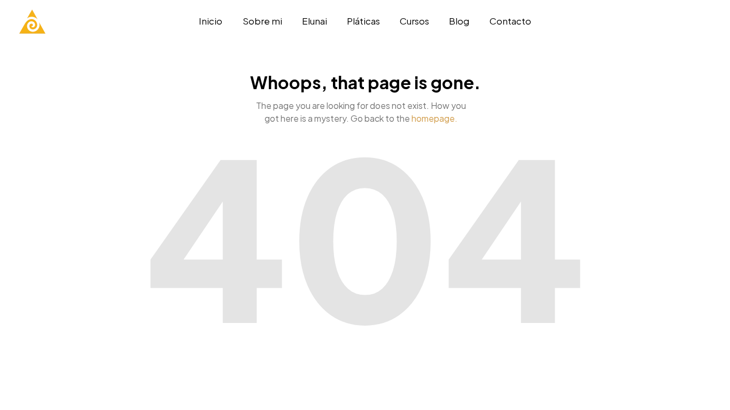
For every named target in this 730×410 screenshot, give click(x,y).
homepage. (434, 118)
